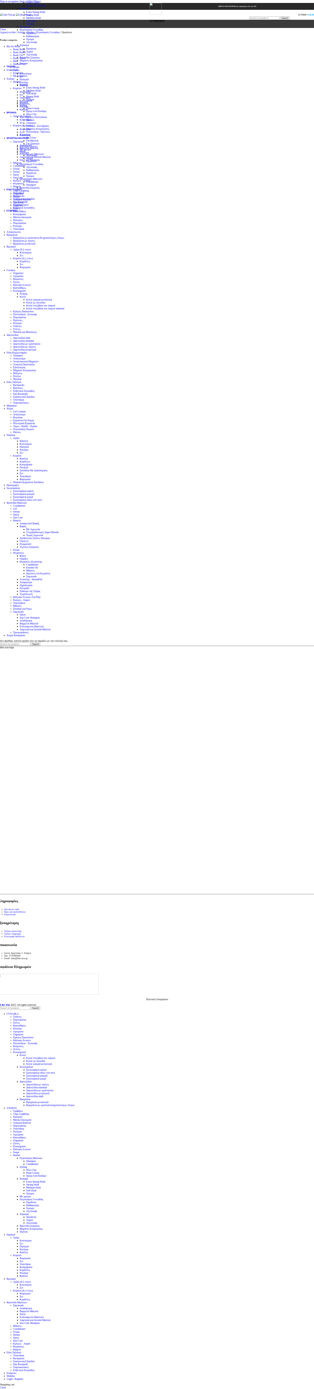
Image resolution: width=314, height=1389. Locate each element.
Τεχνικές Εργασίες (29, 547)
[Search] (269, 13)
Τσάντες (17, 326)
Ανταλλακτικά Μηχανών (26, 361)
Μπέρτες (17, 373)
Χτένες (16, 329)
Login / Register (15, 1379)
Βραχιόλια (12, 234)
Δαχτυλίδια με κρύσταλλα (26, 343)
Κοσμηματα (19, 290)
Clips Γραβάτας (21, 1114)
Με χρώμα (25, 26)
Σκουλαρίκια (13, 488)
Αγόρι (16, 70)
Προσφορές (13, 485)
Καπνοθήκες (19, 287)
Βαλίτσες (18, 388)
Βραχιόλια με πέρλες (24, 240)
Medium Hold (33, 18)
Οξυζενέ (24, 541)
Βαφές (23, 526)
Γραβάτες (18, 1111)
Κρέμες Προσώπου (23, 311)
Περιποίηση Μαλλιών (31, 1158)
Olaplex (24, 558)
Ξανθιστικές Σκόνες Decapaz (35, 538)
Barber (16, 1155)
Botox (23, 555)
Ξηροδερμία (26, 585)
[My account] (292, 14)
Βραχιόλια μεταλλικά (24, 243)
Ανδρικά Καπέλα (22, 1122)
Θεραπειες (18, 183)
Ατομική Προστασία (24, 364)
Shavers (24, 63)
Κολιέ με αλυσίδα (35, 302)
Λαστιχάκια (19, 603)
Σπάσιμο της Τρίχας (30, 591)
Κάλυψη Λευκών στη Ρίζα (26, 597)
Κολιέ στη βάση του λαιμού (40, 305)
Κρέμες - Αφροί (21, 600)
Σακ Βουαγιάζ (20, 201)
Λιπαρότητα (26, 582)
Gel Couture (19, 411)
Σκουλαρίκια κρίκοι (23, 491)
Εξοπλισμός (19, 367)
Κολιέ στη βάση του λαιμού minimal (45, 308)
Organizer (18, 273)
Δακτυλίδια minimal (23, 340)
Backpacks (18, 196)
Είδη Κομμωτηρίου (17, 352)
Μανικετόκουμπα (22, 217)
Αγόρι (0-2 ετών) (22, 116)
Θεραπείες (18, 552)
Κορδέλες (25, 103)
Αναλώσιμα (19, 358)
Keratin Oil (32, 567)
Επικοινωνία (10, 914)
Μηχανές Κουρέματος (31, 60)
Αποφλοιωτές (14, 231)
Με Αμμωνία (33, 529)
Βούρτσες (18, 279)
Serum (16, 171)
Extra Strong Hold (35, 12)
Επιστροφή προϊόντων (14, 936)
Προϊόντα (31, 33)
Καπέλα (24, 85)
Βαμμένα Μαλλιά (29, 148)
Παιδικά (11, 435)
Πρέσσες (18, 320)
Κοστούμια (25, 73)
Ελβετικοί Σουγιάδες (24, 207)
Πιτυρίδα (24, 588)
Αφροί (29, 51)
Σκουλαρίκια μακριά (23, 494)
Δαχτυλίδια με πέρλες (24, 346)
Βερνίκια (17, 417)
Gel (15, 508)
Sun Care (18, 177)
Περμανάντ (25, 544)
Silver (23, 151)
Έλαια (16, 168)
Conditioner (19, 165)
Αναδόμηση (26, 145)
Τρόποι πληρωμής (12, 934)
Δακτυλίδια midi (21, 337)
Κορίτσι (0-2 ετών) (23, 125)
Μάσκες (17, 162)
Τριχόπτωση (26, 594)
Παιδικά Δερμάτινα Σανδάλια (28, 482)
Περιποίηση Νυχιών (23, 429)
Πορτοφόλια (19, 223)
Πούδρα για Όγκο (22, 608)
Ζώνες (16, 282)
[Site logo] (8, 14)
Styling (23, 1167)
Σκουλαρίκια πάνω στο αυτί (27, 499)
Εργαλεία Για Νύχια (23, 420)
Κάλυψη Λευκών (22, 284)
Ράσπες (17, 432)
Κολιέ (23, 296)
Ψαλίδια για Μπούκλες (25, 332)
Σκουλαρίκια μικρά (23, 496)
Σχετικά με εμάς (11, 909)
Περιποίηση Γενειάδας (31, 29)
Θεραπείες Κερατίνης (31, 561)
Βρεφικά (11, 246)
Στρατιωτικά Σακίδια (24, 198)
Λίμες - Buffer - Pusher (25, 426)
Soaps (16, 1152)
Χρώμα (30, 23)
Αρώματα (18, 276)
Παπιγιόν (24, 79)
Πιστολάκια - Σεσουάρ (25, 314)
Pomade (24, 8)
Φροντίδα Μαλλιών (17, 502)
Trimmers (18, 355)
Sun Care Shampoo (30, 160)
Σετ (21, 76)
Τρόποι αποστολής (13, 931)
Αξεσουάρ (31, 42)
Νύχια (10, 408)
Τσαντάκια (25, 97)
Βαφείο (17, 186)
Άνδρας (23, 293)
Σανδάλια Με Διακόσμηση (33, 470)
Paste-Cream (32, 2)
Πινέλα (17, 376)
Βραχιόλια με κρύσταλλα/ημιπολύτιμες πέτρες (50, 1105)
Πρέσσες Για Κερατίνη (38, 573)
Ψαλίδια (17, 379)
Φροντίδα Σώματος (30, 57)
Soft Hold (31, 20)
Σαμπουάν (18, 141)
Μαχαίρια (12, 405)
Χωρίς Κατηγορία (16, 635)
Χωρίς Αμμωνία (34, 535)
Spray (16, 174)
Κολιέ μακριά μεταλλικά (39, 299)
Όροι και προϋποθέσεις (15, 912)
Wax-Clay (31, 1169)
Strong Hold (32, 15)
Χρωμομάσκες (21, 632)
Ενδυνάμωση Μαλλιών (32, 154)
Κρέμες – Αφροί (21, 180)
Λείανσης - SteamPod (31, 579)
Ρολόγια (24, 82)
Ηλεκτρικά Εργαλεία (24, 423)
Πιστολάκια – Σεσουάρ (25, 1043)
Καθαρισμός (32, 36)
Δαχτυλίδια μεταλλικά (24, 349)
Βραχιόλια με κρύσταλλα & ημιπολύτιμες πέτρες (38, 237)
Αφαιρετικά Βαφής (29, 523)
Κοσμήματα (26, 100)
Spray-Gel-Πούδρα (36, 5)
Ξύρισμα (24, 45)
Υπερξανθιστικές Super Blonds (42, 532)
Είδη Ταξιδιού (14, 382)
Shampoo (31, 1161)
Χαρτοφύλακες (21, 204)
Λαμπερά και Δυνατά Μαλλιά (35, 157)
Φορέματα (25, 91)
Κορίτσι (17, 88)
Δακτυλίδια (12, 335)
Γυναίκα (11, 270)
